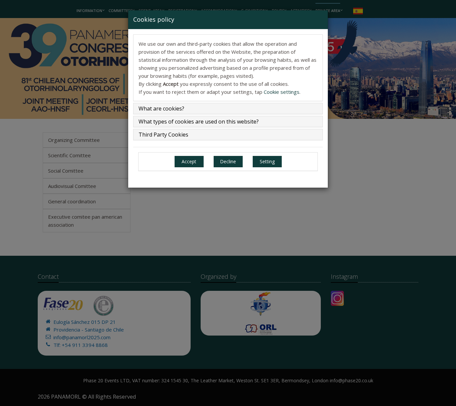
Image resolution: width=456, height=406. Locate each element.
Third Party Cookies (163, 134)
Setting (267, 161)
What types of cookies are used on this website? (199, 121)
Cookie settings (281, 91)
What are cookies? (161, 108)
